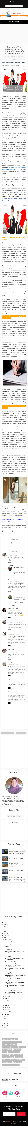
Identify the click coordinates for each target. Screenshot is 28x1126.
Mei (6, 1003)
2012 (5, 1027)
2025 (5, 924)
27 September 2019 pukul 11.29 (19, 568)
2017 (5, 1016)
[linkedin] (20, 2)
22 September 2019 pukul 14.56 (14, 680)
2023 (5, 929)
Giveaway (5, 1044)
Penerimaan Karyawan (16, 57)
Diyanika (10, 633)
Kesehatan (14, 1047)
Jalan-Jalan (6, 1047)
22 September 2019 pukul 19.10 (14, 693)
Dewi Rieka (11, 649)
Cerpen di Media (7, 1041)
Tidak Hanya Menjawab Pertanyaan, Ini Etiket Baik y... (14, 955)
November (7, 942)
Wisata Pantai (17, 1062)
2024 (5, 926)
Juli (6, 998)
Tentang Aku (19, 1057)
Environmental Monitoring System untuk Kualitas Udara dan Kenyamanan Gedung (17, 851)
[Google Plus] (14, 543)
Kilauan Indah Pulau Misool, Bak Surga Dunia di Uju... (14, 969)
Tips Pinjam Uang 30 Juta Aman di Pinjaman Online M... (13, 966)
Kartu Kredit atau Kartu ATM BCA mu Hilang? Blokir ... (14, 979)
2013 (5, 1025)
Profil (12, 1054)
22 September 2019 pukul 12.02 (14, 650)
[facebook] (8, 2)
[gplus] (14, 2)
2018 (5, 1014)
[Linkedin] (22, 543)
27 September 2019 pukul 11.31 (19, 597)
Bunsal (10, 620)
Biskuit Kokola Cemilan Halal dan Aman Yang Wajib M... (14, 952)
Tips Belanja (10, 1059)
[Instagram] (19, 816)
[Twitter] (17, 543)
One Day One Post (14, 1052)
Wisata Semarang (8, 1064)
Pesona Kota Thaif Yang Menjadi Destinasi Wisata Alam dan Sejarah (16, 871)
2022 (5, 931)
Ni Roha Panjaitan (13, 608)
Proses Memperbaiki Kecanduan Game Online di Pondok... (14, 986)
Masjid (5, 1052)
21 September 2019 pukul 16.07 (14, 581)
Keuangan (22, 1047)
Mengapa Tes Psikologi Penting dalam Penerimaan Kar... (14, 959)
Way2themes (15, 1121)
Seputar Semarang (8, 1057)
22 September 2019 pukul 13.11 (14, 664)
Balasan (11, 565)
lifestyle (9, 57)
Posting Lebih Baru (8, 733)
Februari (7, 1009)
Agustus (7, 996)
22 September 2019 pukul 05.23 (14, 622)
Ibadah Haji (13, 1044)
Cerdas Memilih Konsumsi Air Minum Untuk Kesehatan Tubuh (17, 864)
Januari (7, 1011)
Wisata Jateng (20, 1059)
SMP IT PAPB (19, 1054)
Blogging (5, 1039)
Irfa (9, 679)
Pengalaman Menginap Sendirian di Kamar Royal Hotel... (13, 989)
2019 (5, 937)
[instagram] (17, 2)
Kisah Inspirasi (7, 1049)
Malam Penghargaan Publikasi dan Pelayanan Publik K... (13, 993)
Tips (4, 1059)
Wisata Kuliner (7, 1062)
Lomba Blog (16, 1049)
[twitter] (11, 2)
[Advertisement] (14, 34)
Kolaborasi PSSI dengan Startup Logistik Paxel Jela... (15, 983)
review (17, 1064)
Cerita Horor (14, 1039)
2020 (5, 935)
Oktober (7, 944)
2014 (5, 1023)
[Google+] (17, 816)
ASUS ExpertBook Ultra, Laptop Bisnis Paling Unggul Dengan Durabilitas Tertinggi (17, 879)
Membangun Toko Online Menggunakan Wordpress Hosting (15, 962)
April (6, 1005)
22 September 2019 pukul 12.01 (14, 634)
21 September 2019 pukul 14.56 (14, 555)
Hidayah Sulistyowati (19, 567)
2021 (5, 933)
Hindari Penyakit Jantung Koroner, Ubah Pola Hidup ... (15, 972)
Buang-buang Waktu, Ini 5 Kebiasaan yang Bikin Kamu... (15, 976)
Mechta (10, 580)
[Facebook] (11, 543)
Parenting (5, 1054)
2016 (5, 1018)
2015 (5, 1021)
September (8, 946)
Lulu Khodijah (12, 663)
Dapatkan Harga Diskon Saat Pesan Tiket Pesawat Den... (15, 948)
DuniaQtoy (14, 1123)
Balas (9, 562)
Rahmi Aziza (11, 554)
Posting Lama (21, 733)
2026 (5, 922)
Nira (9, 691)
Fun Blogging (18, 1041)
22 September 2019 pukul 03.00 (14, 610)
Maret (6, 1007)
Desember (7, 939)
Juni (6, 1000)
